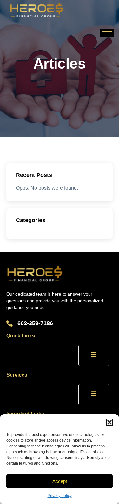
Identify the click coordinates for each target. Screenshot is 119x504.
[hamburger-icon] (107, 33)
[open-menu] (93, 355)
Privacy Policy (60, 496)
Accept (59, 481)
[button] (109, 422)
